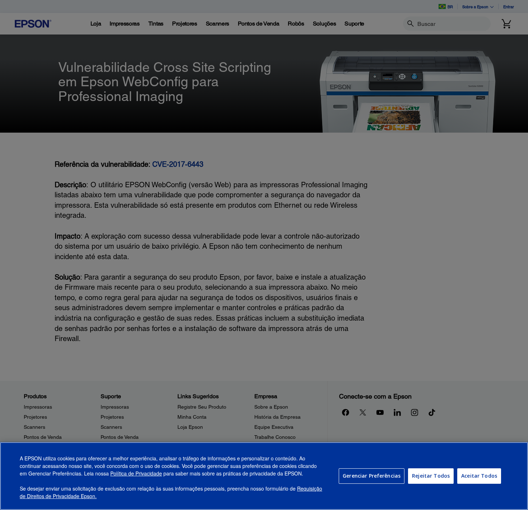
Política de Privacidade (136, 473)
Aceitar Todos (479, 475)
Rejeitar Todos (431, 475)
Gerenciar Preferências (371, 475)
